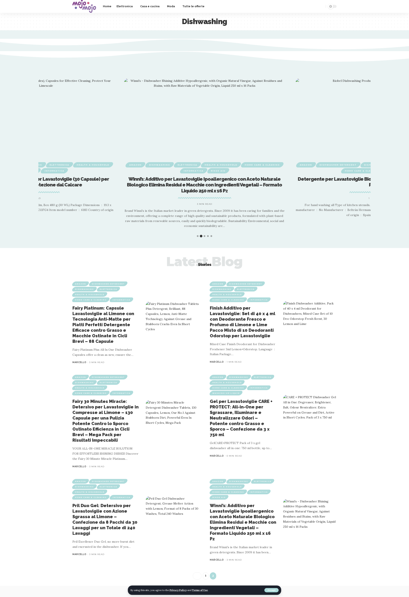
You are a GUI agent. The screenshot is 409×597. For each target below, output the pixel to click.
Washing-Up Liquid (226, 393)
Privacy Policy (178, 590)
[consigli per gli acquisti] (84, 6)
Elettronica (59, 165)
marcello (79, 362)
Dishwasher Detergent (338, 165)
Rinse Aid (218, 171)
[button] (192, 236)
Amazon (135, 165)
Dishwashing (159, 165)
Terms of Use (200, 590)
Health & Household (93, 165)
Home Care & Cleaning (262, 165)
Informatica (54, 171)
